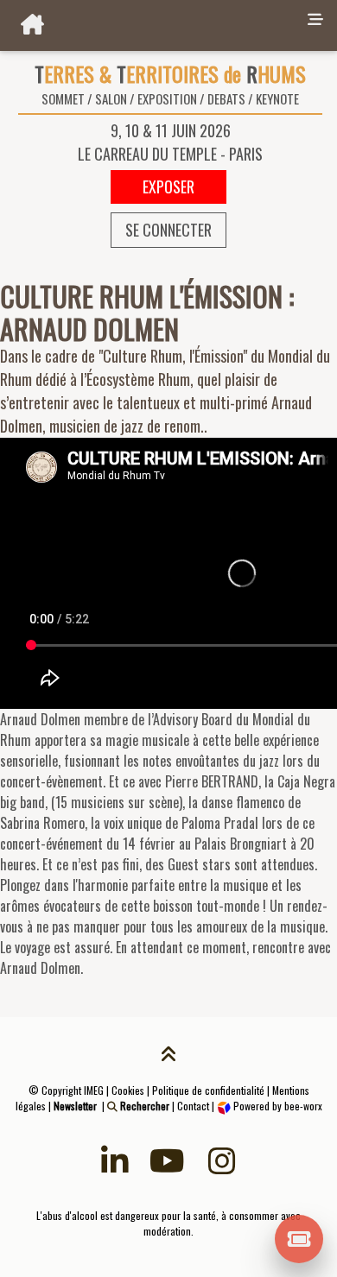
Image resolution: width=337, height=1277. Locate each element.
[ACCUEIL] (150, 25)
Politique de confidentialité (208, 1090)
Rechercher (143, 1105)
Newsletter (75, 1105)
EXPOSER (168, 186)
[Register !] (299, 1237)
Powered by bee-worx (276, 1105)
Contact (193, 1105)
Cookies (127, 1090)
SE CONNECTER (168, 229)
